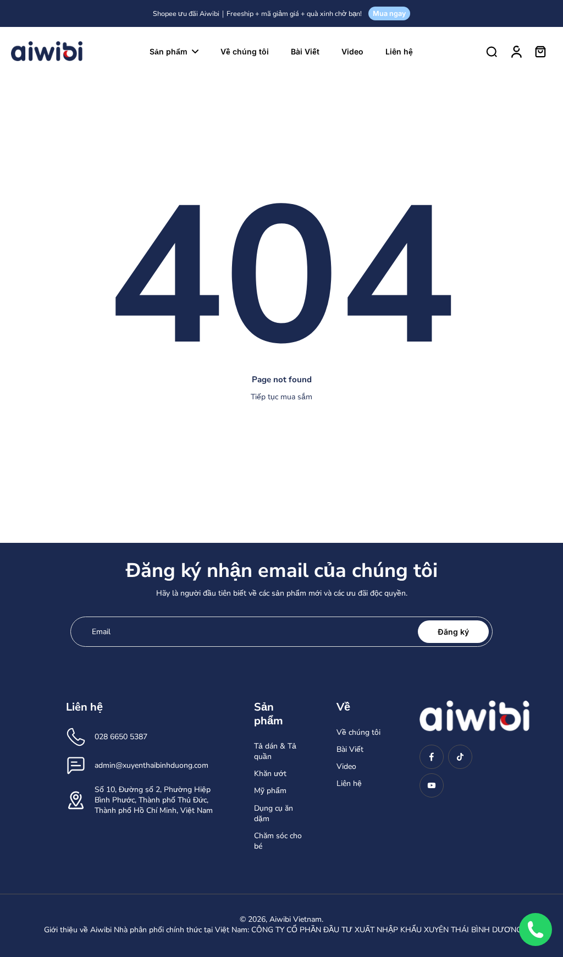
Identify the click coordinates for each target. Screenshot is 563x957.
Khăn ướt (270, 773)
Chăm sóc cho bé (278, 841)
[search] (491, 51)
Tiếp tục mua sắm (281, 397)
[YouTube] (432, 785)
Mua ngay (389, 13)
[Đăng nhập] (516, 51)
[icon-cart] (540, 51)
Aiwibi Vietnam (295, 919)
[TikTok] (460, 757)
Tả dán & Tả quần (275, 751)
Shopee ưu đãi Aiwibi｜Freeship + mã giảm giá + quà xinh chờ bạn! (257, 13)
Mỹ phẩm (270, 790)
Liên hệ (349, 783)
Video (346, 766)
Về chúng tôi (358, 732)
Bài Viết (349, 749)
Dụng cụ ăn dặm (273, 813)
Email (101, 631)
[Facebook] (432, 757)
